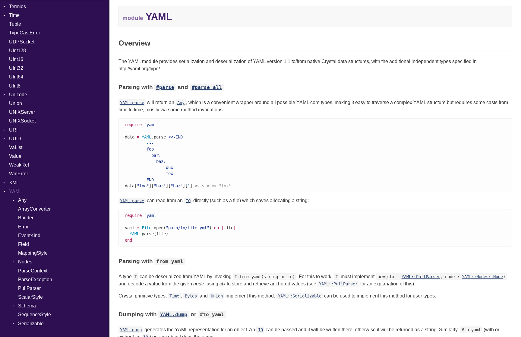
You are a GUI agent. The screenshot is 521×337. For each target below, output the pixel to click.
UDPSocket (21, 41)
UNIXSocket (22, 120)
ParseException (35, 279)
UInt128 (17, 50)
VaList (15, 147)
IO (188, 200)
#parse (165, 87)
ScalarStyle (30, 297)
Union (15, 103)
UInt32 (16, 68)
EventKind (29, 235)
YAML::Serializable (299, 296)
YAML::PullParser (421, 276)
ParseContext (32, 270)
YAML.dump (173, 314)
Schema (27, 305)
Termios (17, 6)
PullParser (29, 288)
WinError (18, 173)
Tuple (15, 24)
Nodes (25, 261)
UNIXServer (22, 112)
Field (23, 244)
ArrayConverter (34, 208)
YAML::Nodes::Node (482, 276)
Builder (25, 217)
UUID (15, 138)
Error (23, 226)
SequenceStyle (34, 314)
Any (22, 200)
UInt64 (16, 76)
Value (15, 156)
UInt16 (16, 59)
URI (13, 129)
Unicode (18, 94)
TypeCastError (24, 32)
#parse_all (207, 87)
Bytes (191, 296)
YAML (15, 191)
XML (14, 182)
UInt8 (15, 85)
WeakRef (19, 164)
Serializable (31, 323)
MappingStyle (33, 253)
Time (14, 15)
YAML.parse (132, 102)
